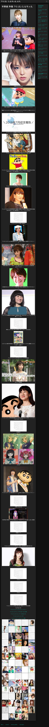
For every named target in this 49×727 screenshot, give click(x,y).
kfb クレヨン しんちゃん (42, 32)
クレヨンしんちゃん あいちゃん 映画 (18, 618)
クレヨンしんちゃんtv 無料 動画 (42, 64)
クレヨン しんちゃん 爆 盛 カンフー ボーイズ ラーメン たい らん (42, 60)
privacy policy (14, 724)
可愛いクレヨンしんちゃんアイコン (42, 67)
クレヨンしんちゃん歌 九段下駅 (42, 10)
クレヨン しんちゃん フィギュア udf (42, 39)
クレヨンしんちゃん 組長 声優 (42, 17)
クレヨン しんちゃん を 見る (42, 35)
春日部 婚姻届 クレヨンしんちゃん (42, 74)
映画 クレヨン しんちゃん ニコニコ (42, 45)
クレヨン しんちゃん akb (42, 13)
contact (7, 724)
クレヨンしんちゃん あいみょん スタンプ (18, 609)
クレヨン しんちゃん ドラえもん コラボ (42, 25)
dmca (2, 724)
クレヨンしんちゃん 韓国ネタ (42, 77)
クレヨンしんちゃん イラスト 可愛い (42, 52)
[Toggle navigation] (46, 1)
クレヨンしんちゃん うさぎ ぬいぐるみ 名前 (18, 611)
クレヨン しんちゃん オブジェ (42, 42)
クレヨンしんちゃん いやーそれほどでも (18, 613)
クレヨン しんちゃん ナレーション (42, 70)
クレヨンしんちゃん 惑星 (42, 56)
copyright (21, 724)
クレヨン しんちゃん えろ (10, 1)
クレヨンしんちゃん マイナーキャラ (42, 49)
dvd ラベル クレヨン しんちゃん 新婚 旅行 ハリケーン (42, 21)
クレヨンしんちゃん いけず (18, 616)
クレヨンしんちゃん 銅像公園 (42, 28)
